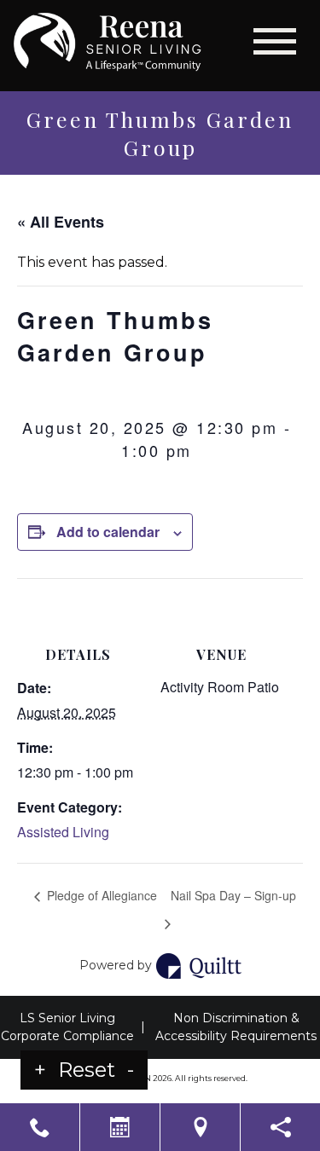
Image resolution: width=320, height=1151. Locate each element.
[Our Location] (200, 1127)
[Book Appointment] (120, 1127)
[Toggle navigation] (274, 41)
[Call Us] (39, 1127)
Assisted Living (63, 832)
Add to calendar (108, 531)
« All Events (60, 222)
